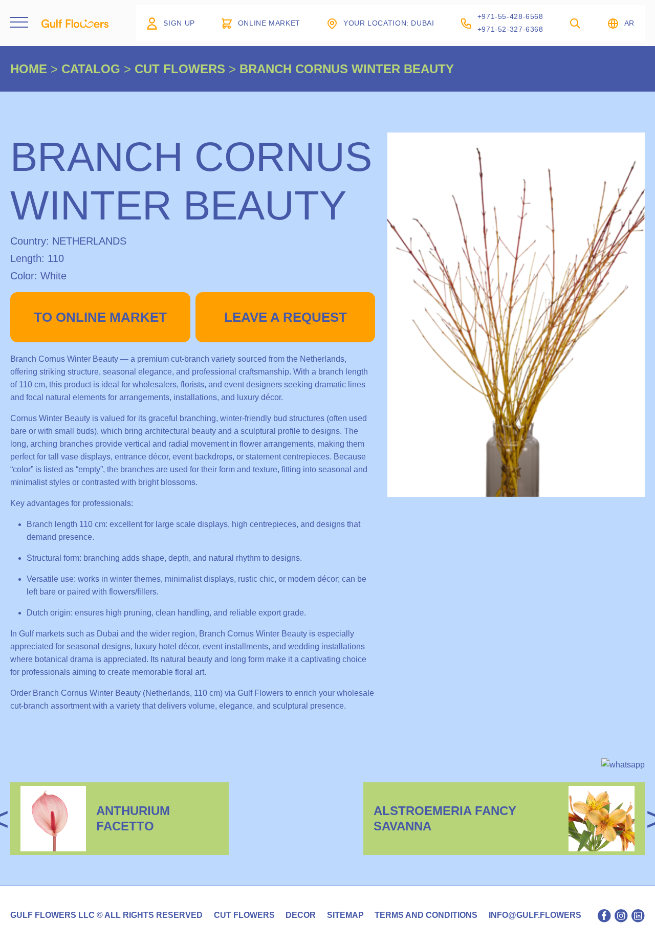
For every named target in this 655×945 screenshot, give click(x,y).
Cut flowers (244, 915)
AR (629, 23)
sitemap (345, 915)
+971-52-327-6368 (510, 29)
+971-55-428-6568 (510, 16)
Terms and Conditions (426, 915)
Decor (301, 915)
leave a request (285, 317)
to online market (100, 317)
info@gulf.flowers (535, 915)
